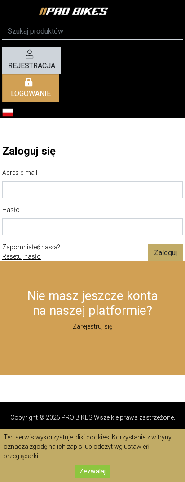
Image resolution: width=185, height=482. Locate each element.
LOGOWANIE (31, 93)
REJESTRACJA (31, 65)
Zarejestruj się (92, 326)
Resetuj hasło (21, 256)
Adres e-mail (19, 172)
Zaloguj (165, 252)
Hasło (11, 209)
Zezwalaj (92, 471)
